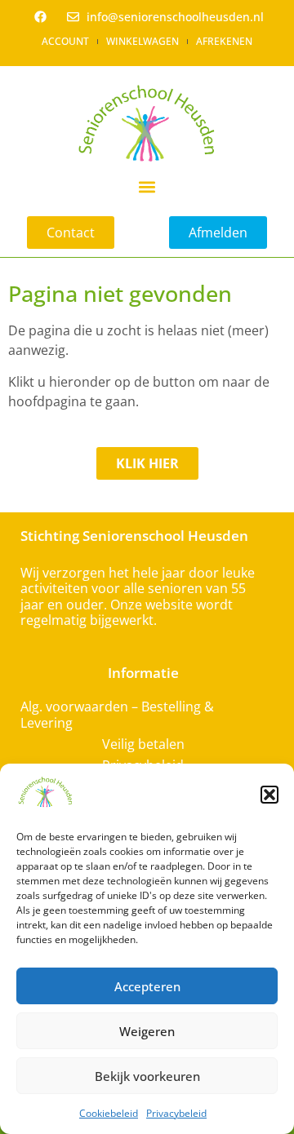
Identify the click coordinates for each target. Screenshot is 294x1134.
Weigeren (147, 1031)
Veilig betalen (143, 744)
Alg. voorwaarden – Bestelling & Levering (117, 715)
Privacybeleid (176, 1113)
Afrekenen (224, 41)
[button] (269, 794)
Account (65, 41)
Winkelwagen (142, 41)
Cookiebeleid (108, 1113)
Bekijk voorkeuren (147, 1076)
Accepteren (147, 986)
